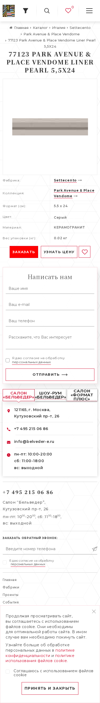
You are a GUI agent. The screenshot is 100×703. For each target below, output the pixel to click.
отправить (46, 374)
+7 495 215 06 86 (31, 428)
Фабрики (11, 587)
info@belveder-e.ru (34, 441)
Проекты (11, 595)
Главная (10, 580)
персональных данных (31, 362)
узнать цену (59, 252)
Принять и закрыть (50, 688)
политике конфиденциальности (40, 653)
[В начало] (9, 11)
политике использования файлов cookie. (40, 658)
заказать (24, 252)
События (11, 602)
